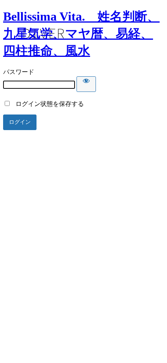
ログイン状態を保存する (47, 103)
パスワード (18, 72)
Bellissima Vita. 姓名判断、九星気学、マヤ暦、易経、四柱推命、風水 (81, 33)
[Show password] (86, 84)
